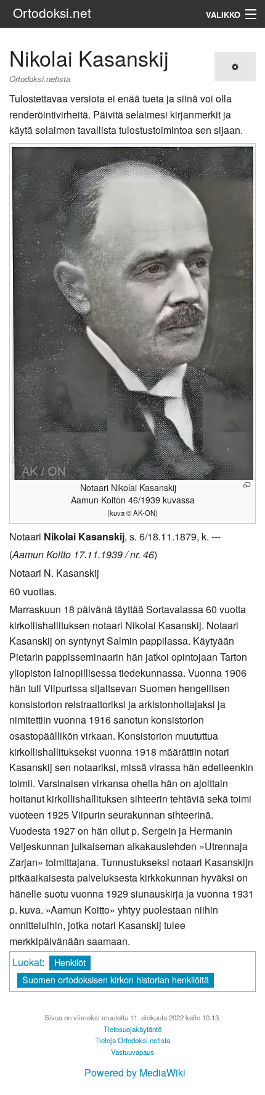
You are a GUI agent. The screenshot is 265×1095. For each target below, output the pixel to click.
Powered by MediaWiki (135, 1072)
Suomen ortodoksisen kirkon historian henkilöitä (115, 979)
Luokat (27, 962)
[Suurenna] (246, 485)
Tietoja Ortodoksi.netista (132, 1040)
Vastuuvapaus (132, 1052)
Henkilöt (70, 962)
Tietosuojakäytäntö (132, 1029)
